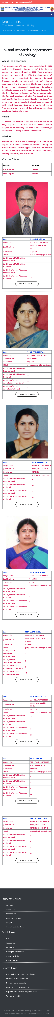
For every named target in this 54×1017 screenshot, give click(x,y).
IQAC (8, 939)
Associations (11, 943)
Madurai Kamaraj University (16, 983)
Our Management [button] (12, 960)
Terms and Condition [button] (13, 996)
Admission (10, 905)
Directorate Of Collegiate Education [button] (18, 987)
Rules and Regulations (14, 918)
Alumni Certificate (12, 956)
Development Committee (15, 952)
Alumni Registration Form (15, 927)
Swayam (9, 922)
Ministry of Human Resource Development (21, 974)
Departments (7, 30)
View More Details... (27, 284)
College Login (7, 2)
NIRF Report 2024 (22, 2)
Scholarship (10, 909)
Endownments (11, 914)
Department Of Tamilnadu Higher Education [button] (21, 992)
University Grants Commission (17, 979)
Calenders (10, 947)
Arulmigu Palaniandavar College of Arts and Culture (27, 1011)
